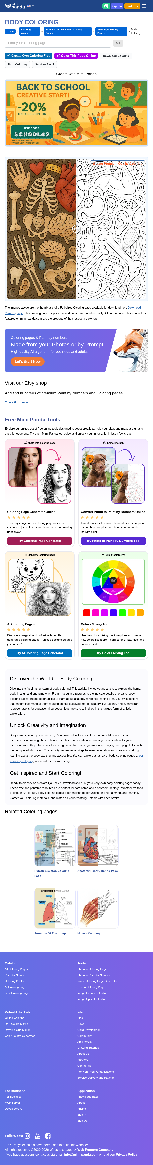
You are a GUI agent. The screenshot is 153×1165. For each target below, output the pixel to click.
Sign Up (82, 1120)
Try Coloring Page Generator (39, 540)
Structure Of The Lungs (50, 933)
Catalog (11, 963)
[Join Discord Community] (106, 6)
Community (84, 1035)
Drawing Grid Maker (17, 1029)
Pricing (81, 1108)
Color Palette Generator (20, 1035)
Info (80, 1012)
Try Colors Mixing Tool (113, 653)
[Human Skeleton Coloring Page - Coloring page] (55, 845)
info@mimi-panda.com (81, 1154)
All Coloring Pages (16, 969)
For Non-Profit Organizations (95, 1071)
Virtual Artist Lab (17, 1012)
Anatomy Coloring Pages (107, 31)
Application (86, 1091)
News (80, 1023)
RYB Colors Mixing (16, 1023)
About (81, 1102)
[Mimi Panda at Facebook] (48, 1136)
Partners (82, 1059)
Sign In (117, 6)
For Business (15, 1091)
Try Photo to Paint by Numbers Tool (113, 540)
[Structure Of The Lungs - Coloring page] (55, 908)
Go (118, 42)
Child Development (89, 1029)
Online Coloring (14, 1017)
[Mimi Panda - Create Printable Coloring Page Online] (15, 6)
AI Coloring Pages (16, 987)
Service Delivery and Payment (96, 1077)
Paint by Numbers (16, 975)
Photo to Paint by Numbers (94, 975)
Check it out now (16, 402)
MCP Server (12, 1102)
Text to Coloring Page (91, 987)
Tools (81, 963)
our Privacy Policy (123, 1154)
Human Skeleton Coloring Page (51, 873)
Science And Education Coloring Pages (64, 31)
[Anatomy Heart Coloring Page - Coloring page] (98, 845)
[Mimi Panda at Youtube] (39, 1136)
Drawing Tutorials (88, 1047)
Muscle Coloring (88, 933)
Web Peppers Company (95, 1149)
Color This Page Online (78, 55)
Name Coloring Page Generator (97, 981)
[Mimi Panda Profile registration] (76, 113)
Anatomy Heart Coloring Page (97, 870)
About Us (83, 1053)
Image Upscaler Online (91, 999)
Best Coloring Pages (17, 993)
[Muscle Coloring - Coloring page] (98, 908)
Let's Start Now (28, 362)
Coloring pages (26, 31)
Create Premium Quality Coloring (118, 163)
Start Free (132, 6)
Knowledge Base (88, 1096)
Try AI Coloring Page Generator (39, 653)
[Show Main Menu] (144, 6)
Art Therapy (84, 1041)
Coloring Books (14, 981)
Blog (80, 1017)
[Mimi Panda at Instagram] (29, 1136)
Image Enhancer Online (92, 993)
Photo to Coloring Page (92, 969)
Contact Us (84, 1065)
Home (10, 31)
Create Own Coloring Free (30, 55)
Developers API (14, 1108)
